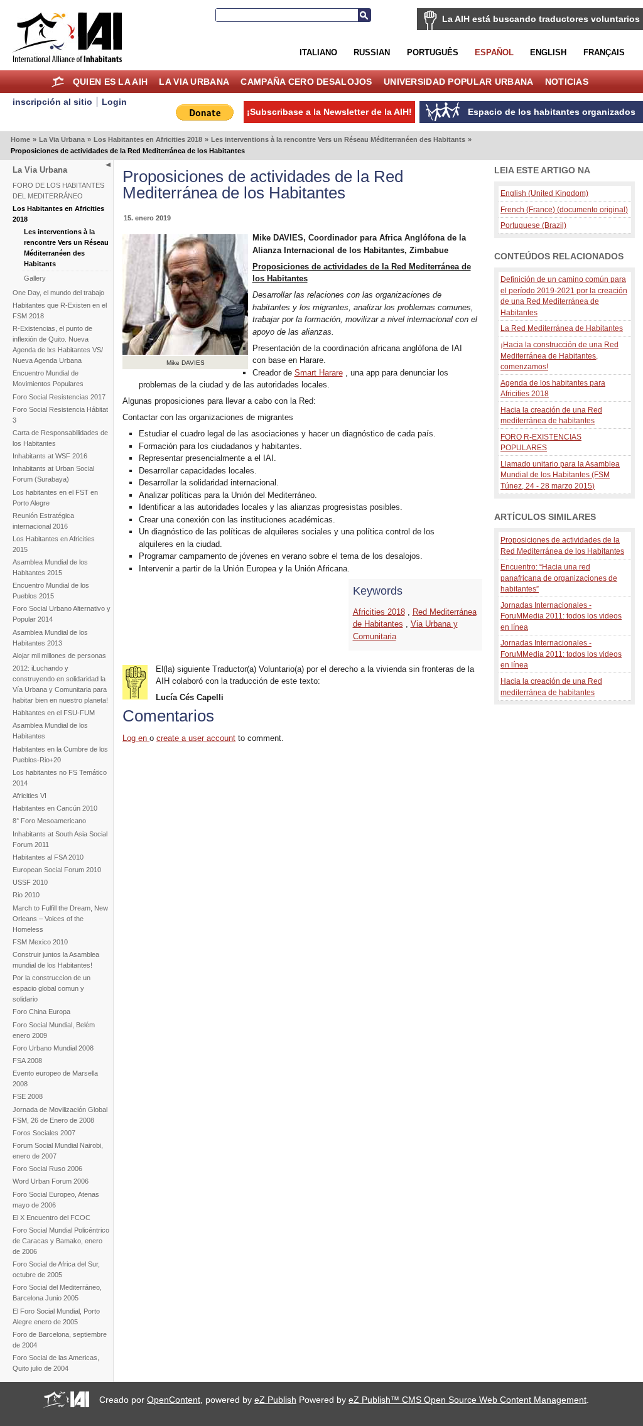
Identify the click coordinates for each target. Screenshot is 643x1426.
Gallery (35, 278)
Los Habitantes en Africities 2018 (148, 139)
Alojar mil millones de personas (59, 655)
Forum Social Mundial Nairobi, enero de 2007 (58, 1151)
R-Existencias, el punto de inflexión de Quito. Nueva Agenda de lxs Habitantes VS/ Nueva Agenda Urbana (58, 344)
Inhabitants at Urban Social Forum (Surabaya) (53, 474)
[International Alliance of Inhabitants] (67, 37)
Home (58, 81)
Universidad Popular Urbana (458, 82)
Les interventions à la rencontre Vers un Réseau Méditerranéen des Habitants (338, 139)
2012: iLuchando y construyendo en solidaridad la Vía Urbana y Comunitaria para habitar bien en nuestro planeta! (60, 684)
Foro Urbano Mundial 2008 (53, 1048)
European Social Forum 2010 (57, 869)
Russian (372, 52)
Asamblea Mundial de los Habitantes (50, 730)
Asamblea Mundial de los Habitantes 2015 (50, 567)
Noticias (566, 82)
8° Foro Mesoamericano (49, 820)
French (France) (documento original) (564, 209)
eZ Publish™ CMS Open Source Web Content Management (467, 1400)
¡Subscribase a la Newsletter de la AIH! (329, 112)
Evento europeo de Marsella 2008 (55, 1078)
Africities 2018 (379, 612)
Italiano (318, 52)
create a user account (195, 738)
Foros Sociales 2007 (44, 1133)
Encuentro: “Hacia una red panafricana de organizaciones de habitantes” (558, 578)
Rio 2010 (26, 895)
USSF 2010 (30, 882)
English (548, 52)
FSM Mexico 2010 (40, 942)
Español (494, 52)
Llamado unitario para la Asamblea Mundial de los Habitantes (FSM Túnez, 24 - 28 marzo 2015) (560, 475)
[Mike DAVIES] (185, 352)
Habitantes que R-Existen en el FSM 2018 (60, 310)
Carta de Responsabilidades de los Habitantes (60, 438)
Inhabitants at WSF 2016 (50, 456)
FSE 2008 (28, 1096)
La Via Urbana (194, 82)
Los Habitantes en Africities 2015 (54, 544)
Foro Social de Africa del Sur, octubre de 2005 (56, 1269)
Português (432, 52)
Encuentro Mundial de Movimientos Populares (48, 378)
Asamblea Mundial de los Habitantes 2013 (50, 638)
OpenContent (173, 1400)
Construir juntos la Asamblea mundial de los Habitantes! (56, 960)
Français (604, 52)
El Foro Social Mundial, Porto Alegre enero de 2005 (56, 1316)
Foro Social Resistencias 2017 (59, 397)
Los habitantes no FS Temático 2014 (60, 778)
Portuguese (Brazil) (533, 225)
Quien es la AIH (110, 82)
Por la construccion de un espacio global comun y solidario (51, 988)
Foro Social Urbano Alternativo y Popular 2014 (62, 614)
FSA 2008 (27, 1060)
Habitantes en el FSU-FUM (54, 712)
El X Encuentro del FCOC (51, 1217)
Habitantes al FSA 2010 (48, 857)
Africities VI (29, 795)
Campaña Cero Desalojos (306, 82)
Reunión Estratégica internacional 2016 (43, 521)
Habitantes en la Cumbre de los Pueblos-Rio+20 (60, 754)
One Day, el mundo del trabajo (58, 292)
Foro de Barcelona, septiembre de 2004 (60, 1340)
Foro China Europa (41, 1011)
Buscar (364, 15)
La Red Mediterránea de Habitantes (561, 328)
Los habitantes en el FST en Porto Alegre (55, 498)
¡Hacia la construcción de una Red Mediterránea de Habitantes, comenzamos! (559, 355)
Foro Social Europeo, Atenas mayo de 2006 (56, 1200)
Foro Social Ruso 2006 (47, 1168)
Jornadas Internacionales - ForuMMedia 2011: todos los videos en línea (561, 616)
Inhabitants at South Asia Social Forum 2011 (60, 839)
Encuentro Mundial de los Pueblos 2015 (51, 590)
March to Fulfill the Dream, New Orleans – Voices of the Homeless (60, 918)
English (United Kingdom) (544, 193)
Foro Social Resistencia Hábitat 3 (60, 415)
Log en (135, 738)
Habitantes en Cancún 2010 (55, 808)
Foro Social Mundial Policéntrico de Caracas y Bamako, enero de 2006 (61, 1240)
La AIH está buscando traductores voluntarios (541, 19)
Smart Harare (318, 372)
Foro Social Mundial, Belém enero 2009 (54, 1030)
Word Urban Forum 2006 (51, 1181)
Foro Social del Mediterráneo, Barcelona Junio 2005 (57, 1292)
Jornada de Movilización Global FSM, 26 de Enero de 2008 (60, 1115)
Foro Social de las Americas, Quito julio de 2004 (56, 1363)
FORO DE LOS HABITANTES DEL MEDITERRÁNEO (58, 190)
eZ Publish (275, 1400)
